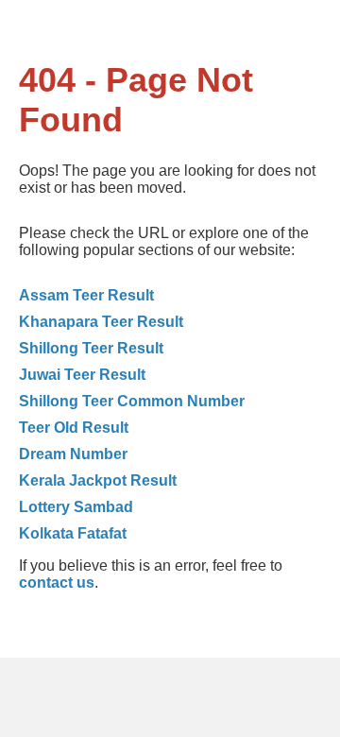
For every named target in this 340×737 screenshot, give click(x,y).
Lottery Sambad (76, 507)
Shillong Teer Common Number (132, 401)
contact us (56, 582)
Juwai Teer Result (82, 375)
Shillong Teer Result (91, 348)
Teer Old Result (73, 428)
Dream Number (73, 454)
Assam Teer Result (86, 295)
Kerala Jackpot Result (98, 480)
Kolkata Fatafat (73, 533)
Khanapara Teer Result (101, 322)
